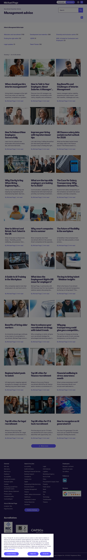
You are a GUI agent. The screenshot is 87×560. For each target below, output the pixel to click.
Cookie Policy (11, 549)
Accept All (45, 553)
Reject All (33, 553)
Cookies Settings (11, 553)
